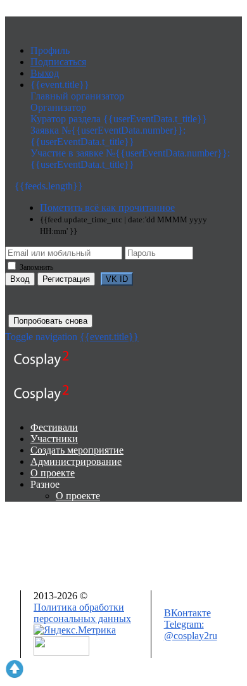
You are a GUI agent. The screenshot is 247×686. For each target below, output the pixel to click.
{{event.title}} (109, 336)
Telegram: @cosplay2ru (190, 630)
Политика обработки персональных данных (82, 613)
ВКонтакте (187, 612)
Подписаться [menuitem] (58, 61)
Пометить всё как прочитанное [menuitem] (107, 207)
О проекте (52, 472)
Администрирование (76, 461)
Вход (20, 279)
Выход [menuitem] (44, 73)
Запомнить (35, 267)
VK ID (117, 279)
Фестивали (54, 427)
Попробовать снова (50, 321)
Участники (54, 438)
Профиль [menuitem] (50, 50)
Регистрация (66, 279)
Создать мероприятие (77, 450)
